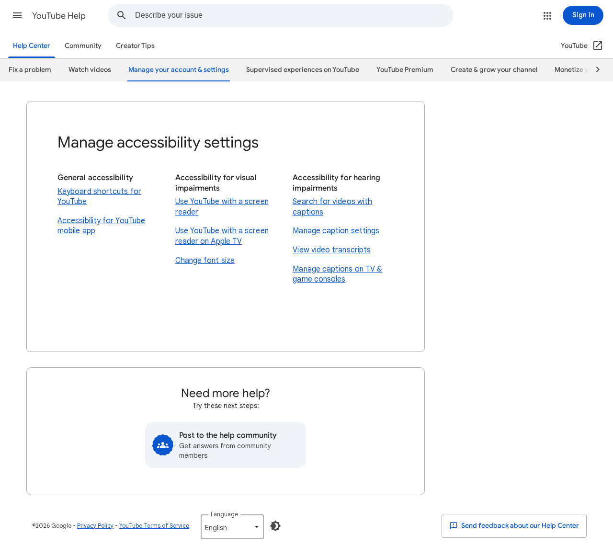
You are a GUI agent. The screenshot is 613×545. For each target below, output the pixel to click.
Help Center (31, 46)
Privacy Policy (95, 525)
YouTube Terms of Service (154, 525)
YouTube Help (59, 16)
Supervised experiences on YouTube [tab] (302, 70)
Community (83, 46)
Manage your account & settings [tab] (178, 70)
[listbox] (232, 526)
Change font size (205, 260)
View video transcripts (332, 250)
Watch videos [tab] (89, 70)
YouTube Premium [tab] (404, 70)
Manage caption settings (336, 231)
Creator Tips (135, 46)
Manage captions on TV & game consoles (337, 274)
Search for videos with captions (332, 207)
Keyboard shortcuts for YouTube (99, 197)
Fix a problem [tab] (30, 70)
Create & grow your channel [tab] (494, 70)
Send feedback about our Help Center (519, 526)
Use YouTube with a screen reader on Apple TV (222, 236)
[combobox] (294, 15)
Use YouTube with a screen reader (222, 207)
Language (224, 514)
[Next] (593, 69)
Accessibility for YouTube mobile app (101, 226)
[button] (17, 15)
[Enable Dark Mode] (275, 525)
